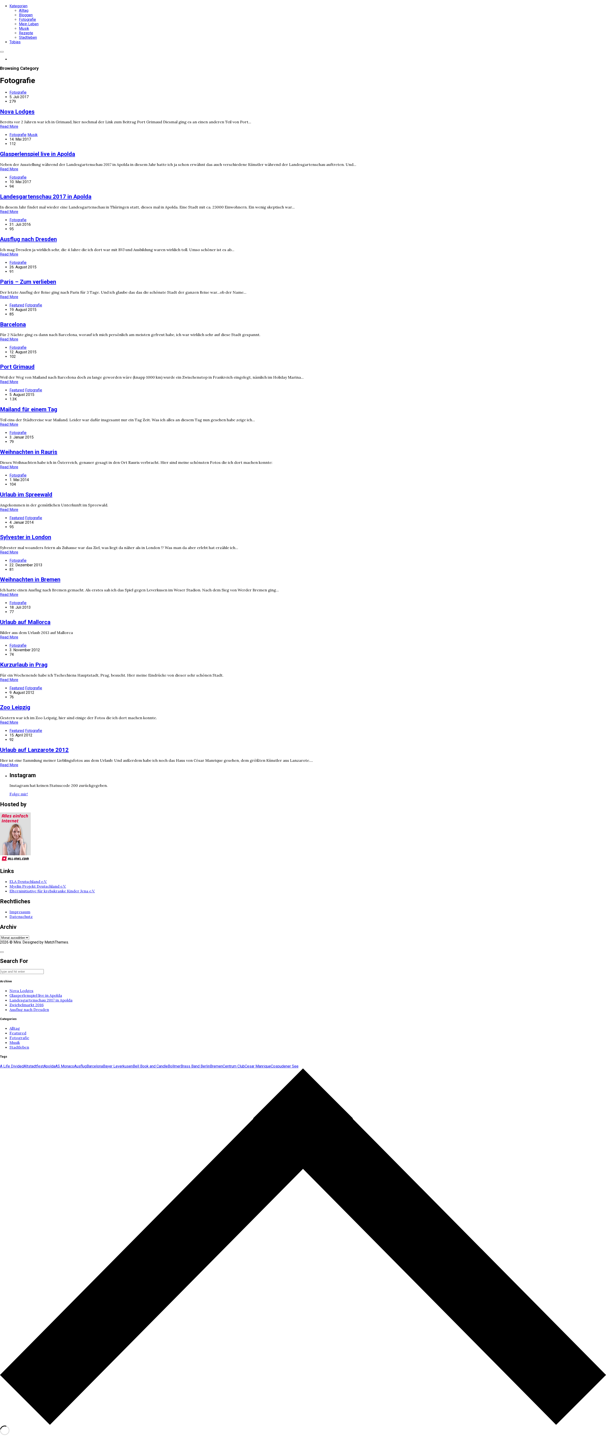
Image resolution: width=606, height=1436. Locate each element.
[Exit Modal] (2, 952)
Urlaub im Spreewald (26, 494)
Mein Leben (29, 24)
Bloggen (26, 15)
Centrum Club (234, 1066)
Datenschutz (21, 916)
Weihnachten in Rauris (28, 452)
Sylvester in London (25, 537)
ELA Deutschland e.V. (28, 881)
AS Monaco (64, 1066)
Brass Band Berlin (195, 1066)
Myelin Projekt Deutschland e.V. (37, 886)
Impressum (19, 911)
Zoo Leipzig (15, 707)
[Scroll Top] (303, 1423)
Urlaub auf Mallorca (25, 622)
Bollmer (174, 1066)
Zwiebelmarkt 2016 (26, 1004)
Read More (9, 126)
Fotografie (27, 19)
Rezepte (26, 33)
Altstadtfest (34, 1066)
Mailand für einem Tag (28, 409)
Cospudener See (285, 1066)
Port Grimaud (17, 366)
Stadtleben (28, 37)
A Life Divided (12, 1066)
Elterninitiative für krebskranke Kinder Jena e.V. (52, 891)
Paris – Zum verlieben (28, 282)
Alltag (23, 10)
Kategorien (18, 6)
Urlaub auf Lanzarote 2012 (34, 750)
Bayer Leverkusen (118, 1066)
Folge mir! (18, 794)
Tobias (15, 42)
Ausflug (80, 1066)
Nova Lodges (17, 111)
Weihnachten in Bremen (30, 579)
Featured (16, 305)
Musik (24, 28)
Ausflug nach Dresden (28, 239)
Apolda (49, 1066)
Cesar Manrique (258, 1066)
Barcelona (13, 324)
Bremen (216, 1066)
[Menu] (2, 52)
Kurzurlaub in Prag (24, 664)
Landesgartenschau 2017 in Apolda (45, 196)
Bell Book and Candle (150, 1066)
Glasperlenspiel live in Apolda (37, 154)
